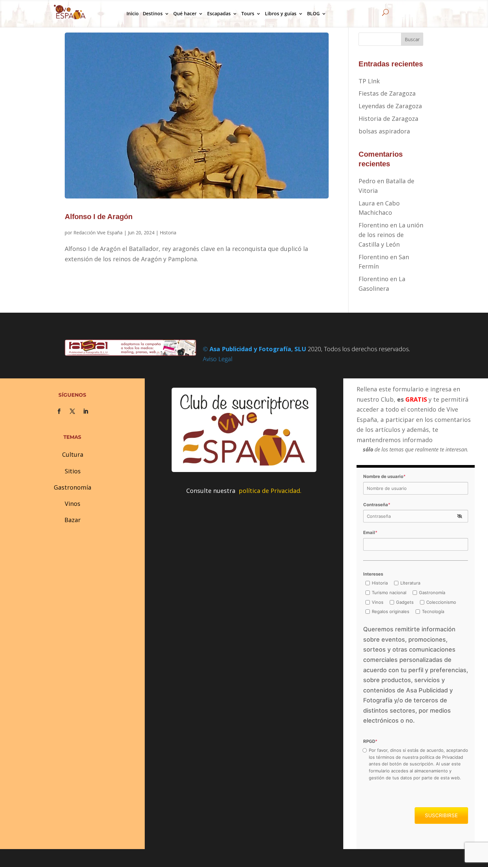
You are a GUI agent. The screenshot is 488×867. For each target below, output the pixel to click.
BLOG (313, 13)
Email (370, 532)
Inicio (132, 13)
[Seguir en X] (72, 411)
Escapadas (219, 13)
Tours (247, 13)
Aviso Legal (217, 359)
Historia (168, 232)
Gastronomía (72, 487)
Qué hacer (185, 13)
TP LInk (369, 81)
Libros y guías (280, 13)
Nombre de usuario (384, 476)
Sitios (73, 471)
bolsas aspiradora (384, 131)
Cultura (72, 454)
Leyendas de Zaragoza (390, 106)
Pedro (367, 181)
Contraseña (376, 504)
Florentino (373, 225)
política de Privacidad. (270, 491)
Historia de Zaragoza (388, 118)
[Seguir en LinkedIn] (85, 411)
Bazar (72, 520)
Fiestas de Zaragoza (387, 93)
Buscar (412, 39)
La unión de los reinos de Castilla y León (391, 234)
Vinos (72, 504)
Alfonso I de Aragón (98, 216)
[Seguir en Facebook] (59, 411)
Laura (367, 203)
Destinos (153, 13)
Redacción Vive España (97, 232)
